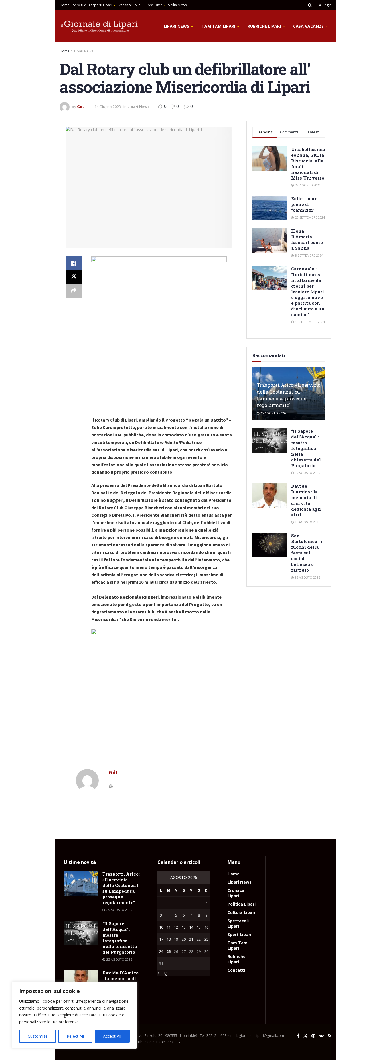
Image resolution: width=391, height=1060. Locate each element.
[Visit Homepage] (100, 26)
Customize (38, 1036)
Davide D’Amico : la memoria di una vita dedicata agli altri (306, 500)
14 (191, 927)
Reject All (75, 1036)
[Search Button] (310, 5)
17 (161, 939)
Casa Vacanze (308, 26)
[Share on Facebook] (74, 263)
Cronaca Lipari (236, 893)
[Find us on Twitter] (305, 1036)
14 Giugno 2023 (107, 106)
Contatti (236, 970)
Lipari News (176, 26)
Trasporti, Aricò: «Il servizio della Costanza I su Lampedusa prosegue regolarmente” (289, 394)
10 (161, 927)
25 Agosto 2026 (272, 413)
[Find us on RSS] (329, 1036)
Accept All (112, 1036)
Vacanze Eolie (130, 5)
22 (199, 939)
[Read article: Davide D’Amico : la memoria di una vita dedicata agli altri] (269, 495)
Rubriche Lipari (264, 26)
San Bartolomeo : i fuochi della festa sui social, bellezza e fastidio (306, 553)
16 (206, 927)
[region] (74, 1015)
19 (176, 939)
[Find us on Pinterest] (313, 1036)
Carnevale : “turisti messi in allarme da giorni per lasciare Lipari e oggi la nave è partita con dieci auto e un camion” (308, 291)
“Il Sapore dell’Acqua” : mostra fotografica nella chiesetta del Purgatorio (306, 448)
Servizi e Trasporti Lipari (92, 5)
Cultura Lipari (241, 912)
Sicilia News (177, 5)
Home (65, 5)
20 (184, 939)
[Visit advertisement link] (149, 748)
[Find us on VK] (321, 1036)
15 (199, 927)
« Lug (162, 973)
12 (176, 927)
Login (326, 5)
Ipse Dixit (154, 5)
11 (169, 927)
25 (169, 951)
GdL (80, 106)
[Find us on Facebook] (298, 1036)
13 (184, 927)
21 (191, 939)
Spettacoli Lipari (238, 923)
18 (169, 939)
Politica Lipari (242, 904)
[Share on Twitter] (74, 277)
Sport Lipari (239, 934)
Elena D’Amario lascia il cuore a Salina (307, 239)
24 (161, 951)
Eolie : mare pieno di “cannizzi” (304, 204)
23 (206, 939)
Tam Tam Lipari (218, 26)
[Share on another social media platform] (74, 291)
